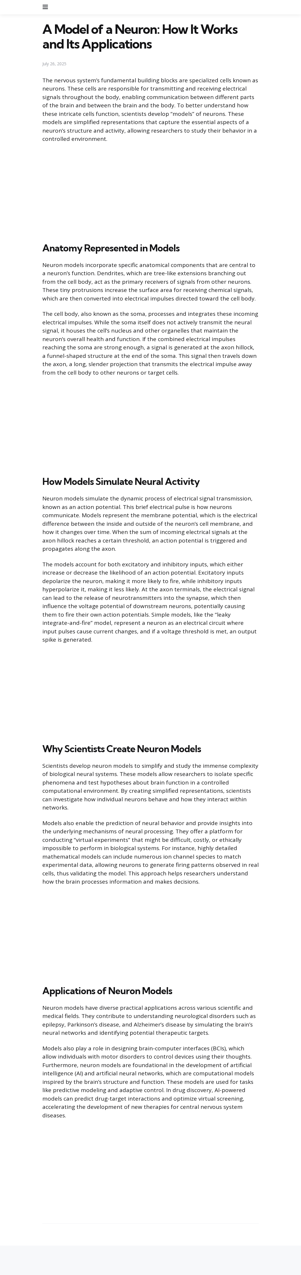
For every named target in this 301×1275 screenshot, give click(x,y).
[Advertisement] (150, 191)
